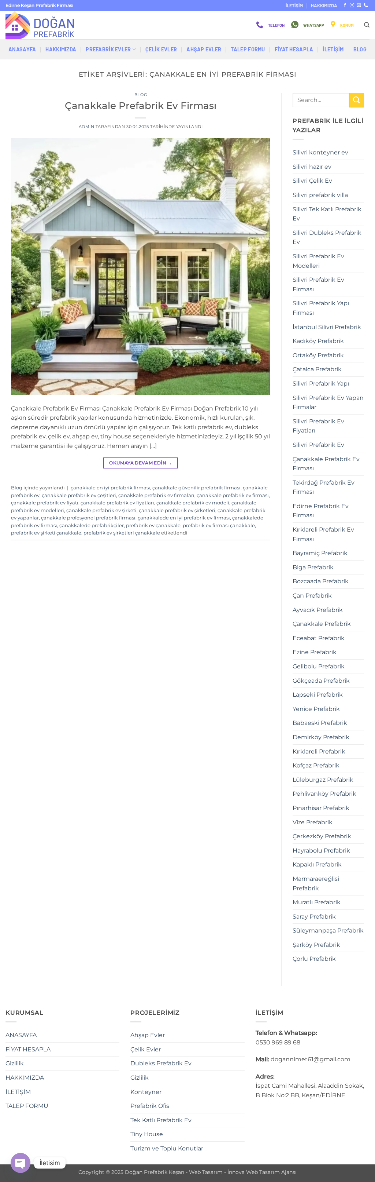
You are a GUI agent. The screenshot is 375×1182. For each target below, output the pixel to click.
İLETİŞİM (294, 5)
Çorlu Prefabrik (314, 958)
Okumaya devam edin (140, 463)
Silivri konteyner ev (320, 152)
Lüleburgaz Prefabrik (323, 779)
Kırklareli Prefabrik (319, 751)
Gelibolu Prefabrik (319, 666)
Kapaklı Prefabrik (317, 864)
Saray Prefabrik (314, 916)
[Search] (367, 25)
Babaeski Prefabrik (320, 722)
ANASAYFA (22, 49)
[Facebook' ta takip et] (345, 5)
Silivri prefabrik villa (320, 194)
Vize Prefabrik (313, 822)
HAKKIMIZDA (324, 5)
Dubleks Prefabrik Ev (161, 1063)
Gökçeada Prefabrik (321, 680)
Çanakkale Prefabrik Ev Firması (140, 105)
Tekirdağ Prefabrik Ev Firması (323, 487)
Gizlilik (14, 1063)
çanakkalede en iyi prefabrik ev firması (184, 518)
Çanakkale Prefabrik (322, 623)
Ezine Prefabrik (315, 652)
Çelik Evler (161, 49)
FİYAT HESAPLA (294, 49)
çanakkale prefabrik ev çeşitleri (79, 495)
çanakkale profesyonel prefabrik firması (88, 518)
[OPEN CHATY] (20, 1163)
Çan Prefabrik (312, 595)
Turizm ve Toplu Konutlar (166, 1148)
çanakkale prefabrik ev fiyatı (44, 503)
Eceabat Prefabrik (319, 638)
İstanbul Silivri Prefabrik (327, 327)
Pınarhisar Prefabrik (321, 808)
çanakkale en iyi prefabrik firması (110, 487)
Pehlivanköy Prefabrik (324, 793)
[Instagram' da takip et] (352, 5)
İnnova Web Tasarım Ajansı (262, 1172)
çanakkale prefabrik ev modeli (192, 503)
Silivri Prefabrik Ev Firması (318, 284)
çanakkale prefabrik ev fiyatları (117, 503)
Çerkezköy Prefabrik (322, 836)
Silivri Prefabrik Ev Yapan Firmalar (328, 402)
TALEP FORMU (248, 49)
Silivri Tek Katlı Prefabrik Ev (327, 214)
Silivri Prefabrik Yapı (321, 383)
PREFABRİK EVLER (108, 49)
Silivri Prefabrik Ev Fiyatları (318, 426)
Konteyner (145, 1091)
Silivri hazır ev (312, 166)
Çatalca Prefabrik (317, 369)
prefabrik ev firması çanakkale (219, 525)
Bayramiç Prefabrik (320, 553)
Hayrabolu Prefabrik (321, 850)
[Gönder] (356, 100)
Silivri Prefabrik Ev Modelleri (318, 261)
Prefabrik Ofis (149, 1105)
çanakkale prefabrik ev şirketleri (177, 510)
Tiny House (146, 1134)
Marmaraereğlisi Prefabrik (316, 883)
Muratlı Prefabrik (317, 902)
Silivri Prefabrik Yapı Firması (321, 308)
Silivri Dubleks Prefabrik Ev (327, 237)
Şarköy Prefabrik (316, 944)
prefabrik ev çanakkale (153, 525)
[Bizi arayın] (366, 5)
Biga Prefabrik (313, 567)
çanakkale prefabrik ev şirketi (101, 510)
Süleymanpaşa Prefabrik (328, 930)
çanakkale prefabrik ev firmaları (156, 495)
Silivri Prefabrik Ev (318, 444)
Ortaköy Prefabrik (318, 355)
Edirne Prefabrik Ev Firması (321, 511)
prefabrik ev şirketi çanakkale (46, 533)
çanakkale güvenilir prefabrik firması (196, 487)
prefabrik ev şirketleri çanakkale (121, 533)
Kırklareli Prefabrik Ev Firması (323, 534)
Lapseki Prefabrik (318, 694)
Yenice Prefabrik (316, 708)
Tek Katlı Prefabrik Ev (161, 1120)
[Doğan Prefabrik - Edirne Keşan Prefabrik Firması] (42, 25)
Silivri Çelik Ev (312, 180)
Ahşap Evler (203, 49)
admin (86, 126)
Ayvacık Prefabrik (318, 609)
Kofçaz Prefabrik (316, 765)
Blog (360, 49)
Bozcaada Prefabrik (321, 581)
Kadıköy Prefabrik (318, 341)
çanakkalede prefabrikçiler (91, 525)
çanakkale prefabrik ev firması (233, 495)
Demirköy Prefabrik (321, 737)
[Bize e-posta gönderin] (359, 5)
